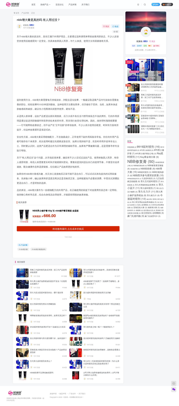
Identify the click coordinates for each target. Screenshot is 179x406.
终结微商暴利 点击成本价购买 (68, 228)
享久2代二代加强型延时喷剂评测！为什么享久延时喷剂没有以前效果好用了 (101, 362)
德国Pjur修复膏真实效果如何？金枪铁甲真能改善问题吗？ (101, 316)
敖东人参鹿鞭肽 (144, 205)
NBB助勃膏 (148, 168)
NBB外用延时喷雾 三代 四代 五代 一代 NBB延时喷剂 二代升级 (152, 128)
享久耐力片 (153, 195)
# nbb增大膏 (23, 249)
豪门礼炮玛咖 (135, 215)
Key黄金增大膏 (149, 156)
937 (140, 46)
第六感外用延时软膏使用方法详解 (97, 292)
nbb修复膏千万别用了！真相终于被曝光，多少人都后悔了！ (101, 282)
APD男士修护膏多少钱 (145, 153)
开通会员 (168, 4)
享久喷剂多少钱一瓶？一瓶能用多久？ (99, 326)
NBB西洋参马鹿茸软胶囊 (148, 175)
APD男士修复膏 (146, 150)
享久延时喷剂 (148, 188)
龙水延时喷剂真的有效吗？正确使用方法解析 (101, 338)
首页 (33, 4)
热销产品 (44, 4)
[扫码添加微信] (173, 389)
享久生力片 (146, 191)
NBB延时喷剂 (144, 172)
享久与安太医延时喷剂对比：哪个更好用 (46, 292)
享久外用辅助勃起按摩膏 (146, 184)
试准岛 (26, 25)
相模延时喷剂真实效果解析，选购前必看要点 (101, 349)
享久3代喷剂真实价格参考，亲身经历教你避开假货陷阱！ (101, 271)
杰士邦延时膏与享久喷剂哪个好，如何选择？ (48, 338)
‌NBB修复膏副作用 (134, 178)
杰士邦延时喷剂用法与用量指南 (43, 304)
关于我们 (85, 4)
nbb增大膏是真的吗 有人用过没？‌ (38, 20)
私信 (116, 26)
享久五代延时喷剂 (150, 181)
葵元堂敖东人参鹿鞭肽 (152, 212)
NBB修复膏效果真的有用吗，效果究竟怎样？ (48, 315)
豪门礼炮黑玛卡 (153, 216)
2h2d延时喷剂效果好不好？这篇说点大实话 (47, 326)
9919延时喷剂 (148, 146)
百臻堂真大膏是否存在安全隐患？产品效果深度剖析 (48, 350)
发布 (156, 4)
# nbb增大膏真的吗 (38, 249)
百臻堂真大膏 (140, 207)
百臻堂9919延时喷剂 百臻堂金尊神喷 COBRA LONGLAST (152, 118)
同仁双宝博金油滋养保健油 (144, 202)
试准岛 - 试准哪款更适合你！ (73, 397)
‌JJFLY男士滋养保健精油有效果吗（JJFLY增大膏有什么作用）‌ (101, 373)
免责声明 (62, 393)
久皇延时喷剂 (149, 178)
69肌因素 (131, 147)
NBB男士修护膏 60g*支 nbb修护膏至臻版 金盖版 (55, 210)
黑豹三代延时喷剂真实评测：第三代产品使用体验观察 (48, 271)
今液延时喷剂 (145, 197)
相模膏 (139, 210)
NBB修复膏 (141, 161)
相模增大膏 (154, 207)
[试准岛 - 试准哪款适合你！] (15, 393)
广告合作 (72, 393)
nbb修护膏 (135, 169)
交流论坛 (59, 4)
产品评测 (72, 4)
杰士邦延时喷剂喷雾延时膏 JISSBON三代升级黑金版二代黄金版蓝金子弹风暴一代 (152, 87)
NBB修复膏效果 (140, 165)
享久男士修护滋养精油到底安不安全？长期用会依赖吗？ (48, 282)
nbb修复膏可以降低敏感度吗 (41, 372)
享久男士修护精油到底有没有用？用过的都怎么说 (101, 305)
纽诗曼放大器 (149, 210)
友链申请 (53, 393)
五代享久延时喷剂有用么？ (41, 361)
